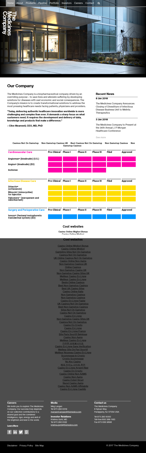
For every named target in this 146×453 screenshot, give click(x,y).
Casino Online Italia (73, 291)
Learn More (12, 426)
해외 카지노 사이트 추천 (73, 365)
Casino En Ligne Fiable (73, 301)
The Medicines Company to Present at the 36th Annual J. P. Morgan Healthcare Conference (116, 128)
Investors (66, 3)
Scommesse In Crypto (73, 356)
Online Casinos (73, 267)
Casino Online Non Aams (73, 261)
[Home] (8, 34)
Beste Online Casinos (73, 282)
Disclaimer (12, 446)
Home (10, 3)
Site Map (39, 446)
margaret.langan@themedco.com (66, 412)
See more (101, 137)
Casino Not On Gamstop (73, 313)
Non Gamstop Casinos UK (73, 264)
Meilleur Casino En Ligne (73, 276)
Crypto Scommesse (73, 359)
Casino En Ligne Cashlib (73, 389)
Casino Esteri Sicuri (73, 380)
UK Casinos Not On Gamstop (73, 304)
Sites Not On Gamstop (73, 310)
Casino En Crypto (73, 325)
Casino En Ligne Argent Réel (73, 368)
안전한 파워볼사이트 (73, 343)
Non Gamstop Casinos (73, 295)
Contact (89, 3)
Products (31, 3)
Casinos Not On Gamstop (73, 255)
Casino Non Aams (73, 337)
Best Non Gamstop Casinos (73, 285)
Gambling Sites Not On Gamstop (73, 252)
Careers (78, 3)
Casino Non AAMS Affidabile (73, 386)
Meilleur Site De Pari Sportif (73, 350)
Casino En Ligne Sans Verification (73, 346)
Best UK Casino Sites (73, 288)
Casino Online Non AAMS (73, 374)
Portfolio (54, 3)
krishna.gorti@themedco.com (64, 425)
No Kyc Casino (73, 362)
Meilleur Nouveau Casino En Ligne (73, 353)
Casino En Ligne (73, 316)
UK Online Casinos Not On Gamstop (73, 258)
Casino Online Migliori (73, 249)
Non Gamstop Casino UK (73, 270)
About (19, 3)
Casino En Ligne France (73, 331)
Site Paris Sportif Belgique (73, 334)
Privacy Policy (26, 446)
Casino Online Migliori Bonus (73, 246)
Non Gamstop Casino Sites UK (73, 273)
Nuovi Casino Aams (73, 383)
